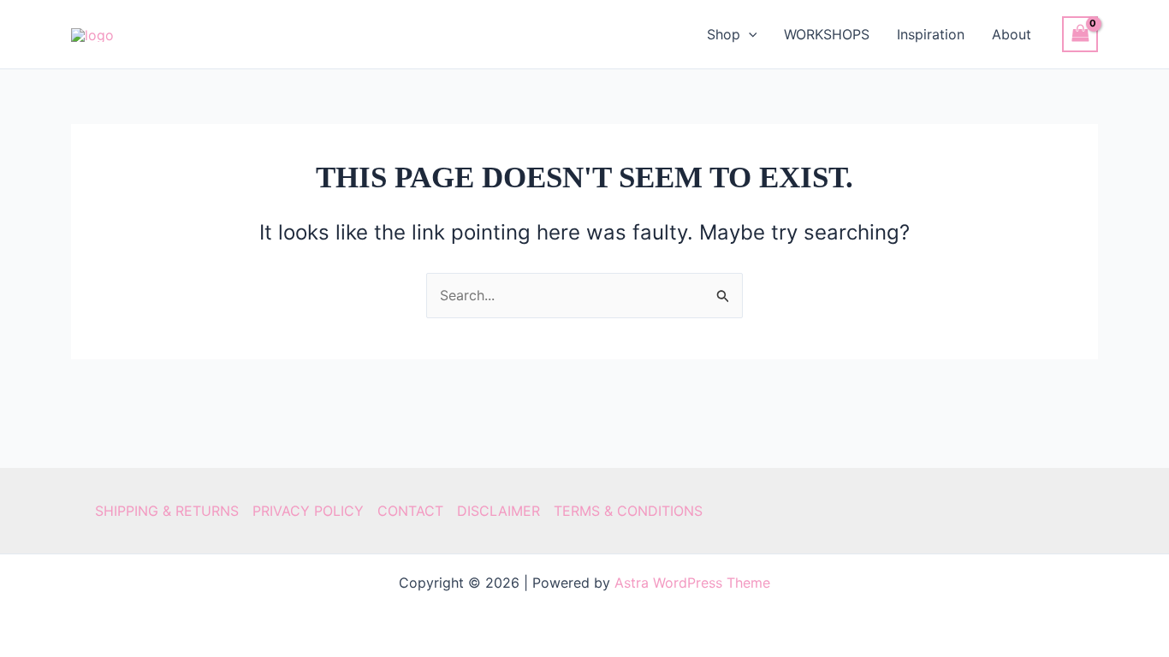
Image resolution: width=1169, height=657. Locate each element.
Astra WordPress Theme (692, 582)
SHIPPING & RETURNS (167, 510)
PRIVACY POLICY (308, 510)
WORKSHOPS (826, 34)
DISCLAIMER (498, 510)
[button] (748, 34)
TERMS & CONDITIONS (628, 510)
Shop (723, 34)
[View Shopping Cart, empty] (1080, 33)
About (1011, 34)
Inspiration (930, 34)
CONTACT (410, 510)
